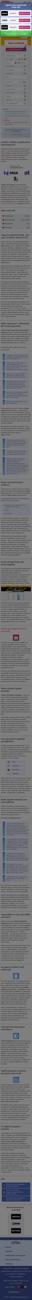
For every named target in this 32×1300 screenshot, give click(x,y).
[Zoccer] (4, 13)
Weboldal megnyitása (24, 13)
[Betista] (4, 27)
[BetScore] (4, 20)
